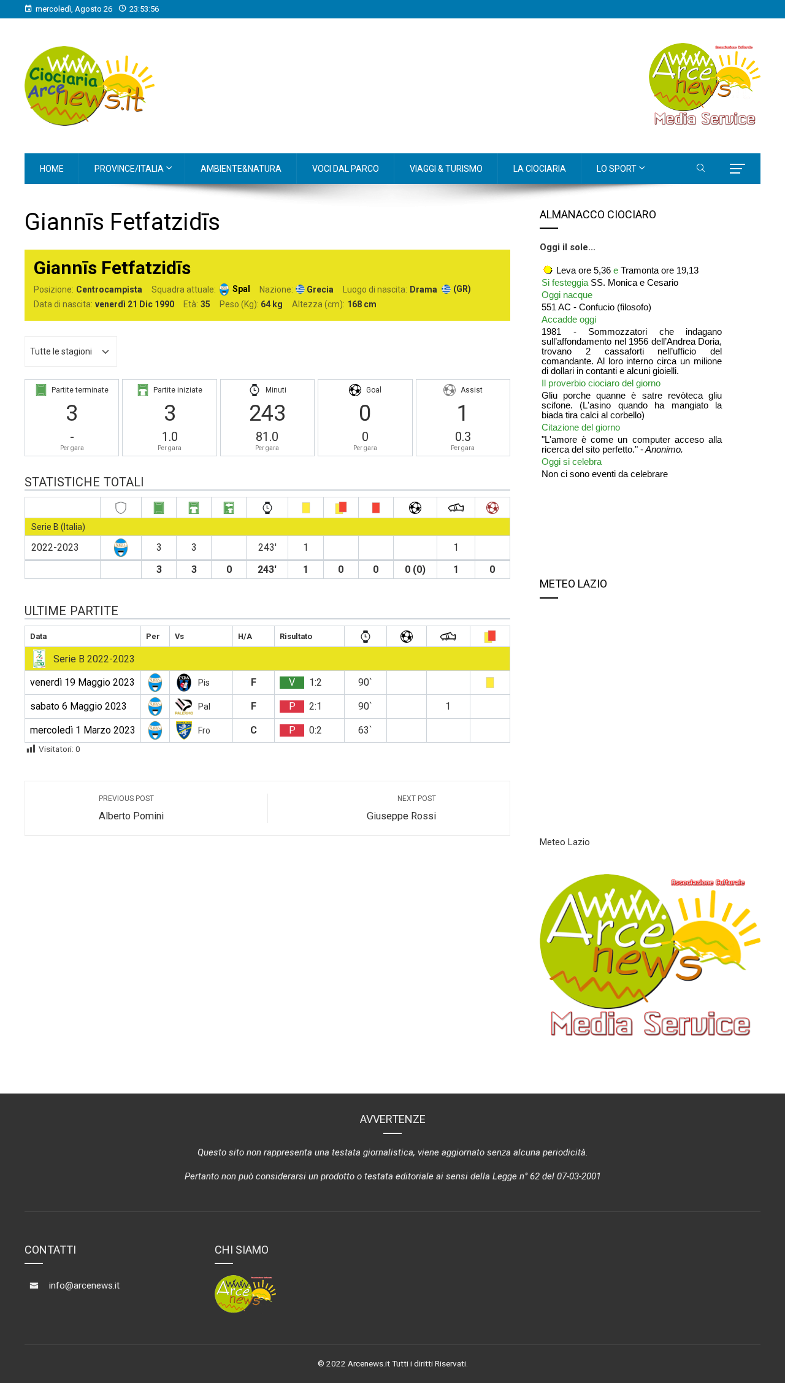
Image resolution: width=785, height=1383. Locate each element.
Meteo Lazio (565, 842)
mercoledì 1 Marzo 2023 (83, 730)
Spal (241, 289)
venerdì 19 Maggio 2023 (82, 682)
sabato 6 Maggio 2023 (78, 706)
